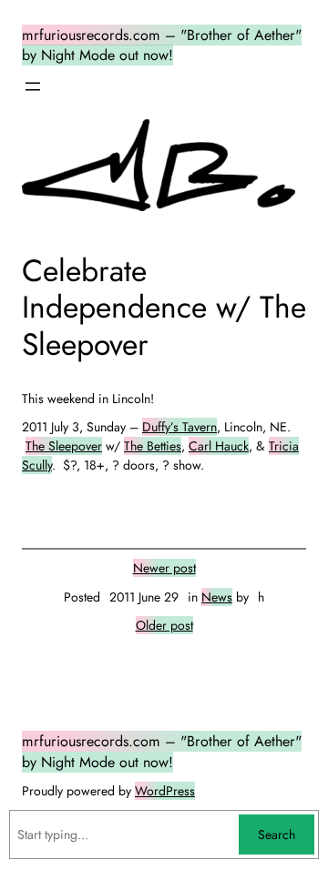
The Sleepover (64, 446)
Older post (164, 625)
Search (276, 834)
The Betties (152, 446)
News (216, 597)
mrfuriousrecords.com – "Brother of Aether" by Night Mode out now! (162, 45)
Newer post (164, 568)
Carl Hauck (219, 446)
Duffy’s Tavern (179, 427)
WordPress (165, 791)
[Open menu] (33, 86)
